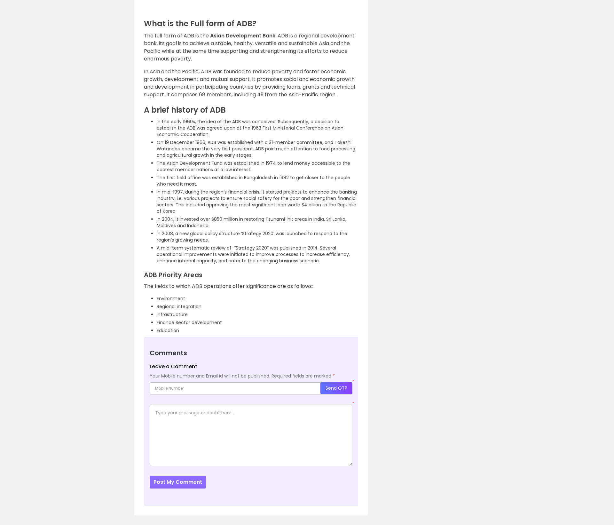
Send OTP (336, 388)
